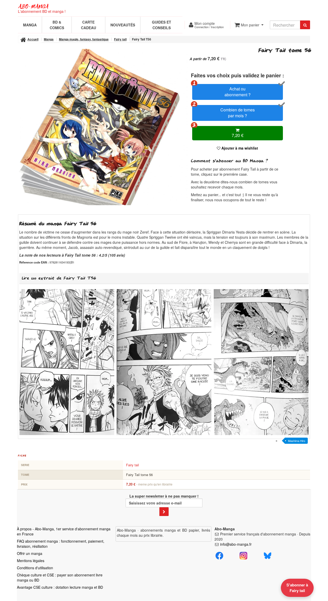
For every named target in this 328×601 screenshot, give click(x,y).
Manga (30, 24)
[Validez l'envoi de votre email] (164, 511)
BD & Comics (57, 24)
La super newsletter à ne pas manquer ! (164, 496)
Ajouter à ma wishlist (239, 148)
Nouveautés (122, 24)
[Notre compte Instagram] (243, 554)
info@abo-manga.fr (236, 544)
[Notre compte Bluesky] (267, 554)
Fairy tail (132, 464)
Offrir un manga (29, 553)
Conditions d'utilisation (35, 567)
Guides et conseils (161, 24)
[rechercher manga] (305, 24)
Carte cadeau (88, 24)
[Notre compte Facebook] (219, 554)
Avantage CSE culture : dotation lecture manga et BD (60, 587)
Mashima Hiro (296, 441)
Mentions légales (30, 560)
